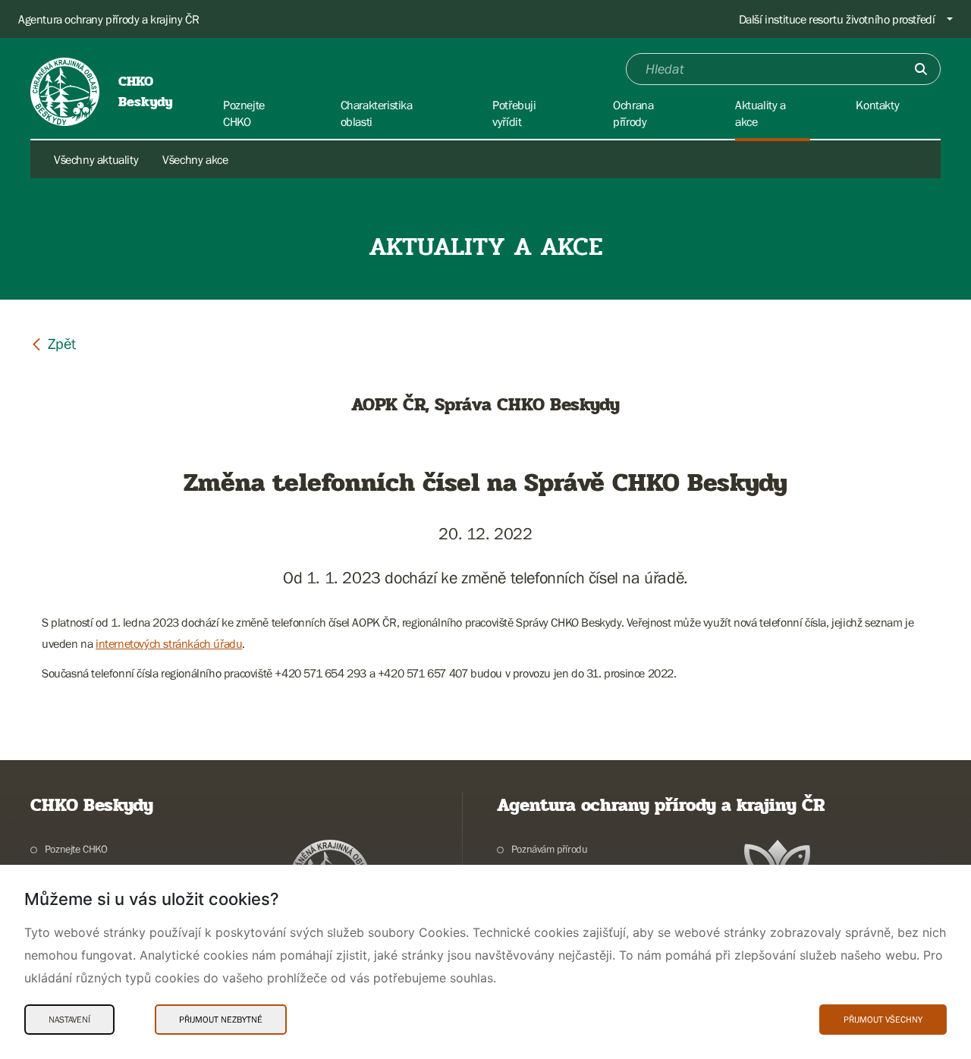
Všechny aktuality (96, 159)
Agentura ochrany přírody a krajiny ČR (108, 19)
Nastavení (69, 1019)
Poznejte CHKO (76, 849)
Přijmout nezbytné (220, 1019)
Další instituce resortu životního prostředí (837, 19)
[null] (53, 343)
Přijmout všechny (883, 1019)
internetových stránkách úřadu (169, 643)
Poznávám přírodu (549, 849)
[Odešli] (921, 69)
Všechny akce (195, 159)
